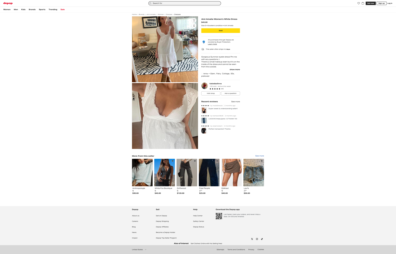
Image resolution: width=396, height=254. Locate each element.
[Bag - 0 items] (363, 3)
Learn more (212, 44)
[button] (225, 89)
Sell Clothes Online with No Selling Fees (206, 243)
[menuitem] (7, 9)
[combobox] (184, 3)
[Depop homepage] (8, 3)
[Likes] (359, 3)
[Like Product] (150, 161)
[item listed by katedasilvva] (142, 172)
